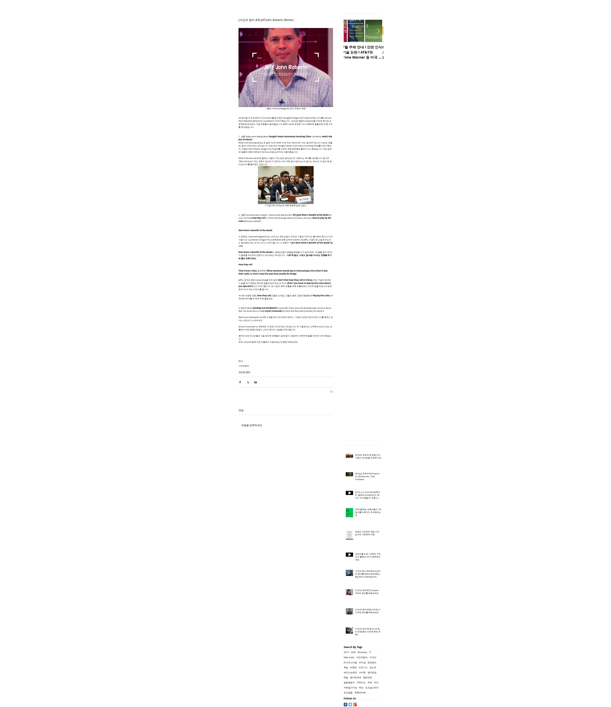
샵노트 (372, 667)
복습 (346, 667)
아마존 (362, 672)
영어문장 (372, 672)
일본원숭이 (349, 682)
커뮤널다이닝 (350, 687)
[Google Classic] (355, 704)
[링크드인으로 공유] (255, 382)
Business (362, 652)
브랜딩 (353, 667)
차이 (376, 682)
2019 (346, 652)
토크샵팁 (348, 692)
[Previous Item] (348, 30)
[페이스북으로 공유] (240, 382)
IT (370, 652)
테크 (361, 687)
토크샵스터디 (372, 687)
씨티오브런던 (350, 672)
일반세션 (367, 677)
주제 (370, 682)
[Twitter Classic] (350, 704)
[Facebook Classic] (345, 704)
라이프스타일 (350, 662)
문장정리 (372, 662)
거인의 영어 (244, 371)
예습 (346, 677)
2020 (353, 652)
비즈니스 (363, 667)
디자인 (373, 657)
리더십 (362, 662)
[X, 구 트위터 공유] (247, 382)
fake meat (349, 657)
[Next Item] (378, 30)
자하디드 (361, 682)
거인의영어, (244, 366)
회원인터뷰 (360, 692)
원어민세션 (355, 677)
